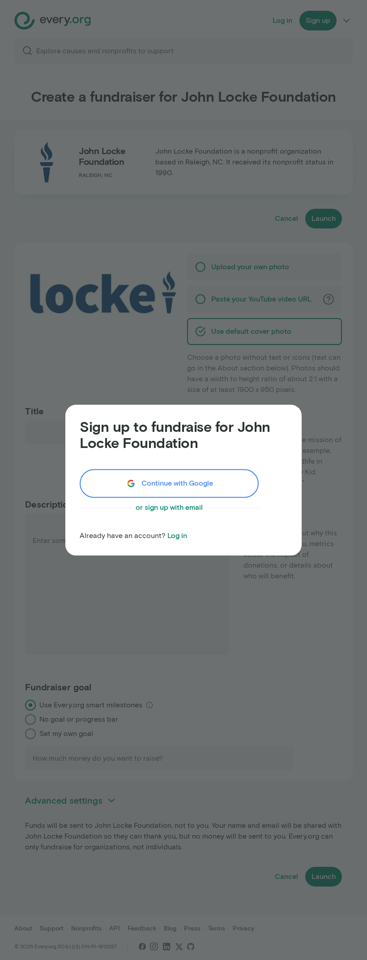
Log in (177, 535)
